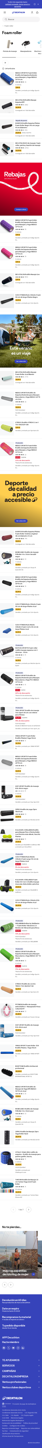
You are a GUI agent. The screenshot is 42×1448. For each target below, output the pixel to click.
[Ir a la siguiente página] (28, 1209)
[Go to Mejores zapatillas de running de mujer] (33, 1274)
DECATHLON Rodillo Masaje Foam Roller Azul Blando (26, 373)
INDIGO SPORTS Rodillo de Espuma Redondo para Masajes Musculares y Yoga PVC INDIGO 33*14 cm (27, 679)
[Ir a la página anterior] (13, 1209)
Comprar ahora (21, 209)
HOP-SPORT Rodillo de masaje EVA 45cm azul (27, 1026)
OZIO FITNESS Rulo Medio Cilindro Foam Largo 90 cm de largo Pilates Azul (27, 859)
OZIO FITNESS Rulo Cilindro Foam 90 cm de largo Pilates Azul (28, 605)
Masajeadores (25, 51)
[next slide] (10, 1284)
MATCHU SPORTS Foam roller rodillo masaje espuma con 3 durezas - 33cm (26, 650)
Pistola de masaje (10, 51)
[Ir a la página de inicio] (18, 12)
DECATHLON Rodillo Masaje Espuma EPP (26, 101)
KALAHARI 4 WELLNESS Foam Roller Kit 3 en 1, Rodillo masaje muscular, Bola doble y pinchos (27, 882)
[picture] (7, 79)
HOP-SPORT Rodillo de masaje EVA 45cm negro (27, 787)
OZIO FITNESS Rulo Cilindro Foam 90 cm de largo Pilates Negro (28, 296)
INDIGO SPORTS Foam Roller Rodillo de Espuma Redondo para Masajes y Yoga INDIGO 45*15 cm (26, 580)
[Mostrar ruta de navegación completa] (3, 26)
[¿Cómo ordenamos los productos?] (3, 68)
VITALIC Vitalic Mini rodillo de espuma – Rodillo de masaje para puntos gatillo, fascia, (28, 1154)
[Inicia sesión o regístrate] (32, 12)
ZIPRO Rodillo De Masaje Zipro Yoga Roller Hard (27, 1133)
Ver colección (21, 361)
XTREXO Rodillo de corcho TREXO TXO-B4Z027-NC (25, 985)
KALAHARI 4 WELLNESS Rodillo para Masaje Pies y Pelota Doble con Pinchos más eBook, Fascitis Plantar (27, 833)
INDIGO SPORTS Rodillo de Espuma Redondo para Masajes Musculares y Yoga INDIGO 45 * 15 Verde (28, 955)
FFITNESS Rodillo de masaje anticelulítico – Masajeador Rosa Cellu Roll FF (28, 1006)
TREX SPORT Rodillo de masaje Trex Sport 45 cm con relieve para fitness (27, 712)
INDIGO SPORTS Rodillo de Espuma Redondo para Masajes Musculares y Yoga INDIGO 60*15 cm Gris (27, 396)
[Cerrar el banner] (38, 4)
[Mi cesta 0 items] (37, 12)
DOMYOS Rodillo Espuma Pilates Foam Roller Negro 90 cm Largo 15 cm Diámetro (27, 125)
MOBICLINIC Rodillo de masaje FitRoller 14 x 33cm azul (27, 1110)
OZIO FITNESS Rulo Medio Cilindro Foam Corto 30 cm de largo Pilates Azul (27, 627)
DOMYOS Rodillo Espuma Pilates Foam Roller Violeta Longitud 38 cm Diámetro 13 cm (27, 534)
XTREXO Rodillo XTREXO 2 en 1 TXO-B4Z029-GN (27, 423)
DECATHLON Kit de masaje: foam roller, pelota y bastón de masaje (28, 144)
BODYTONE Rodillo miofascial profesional (26, 1067)
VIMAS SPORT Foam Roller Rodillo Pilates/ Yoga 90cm (25, 737)
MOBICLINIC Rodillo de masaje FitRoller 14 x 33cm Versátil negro (27, 554)
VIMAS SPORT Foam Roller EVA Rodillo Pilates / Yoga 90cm (27, 1047)
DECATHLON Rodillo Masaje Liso (27, 274)
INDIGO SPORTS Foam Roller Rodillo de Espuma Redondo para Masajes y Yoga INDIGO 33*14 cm (26, 76)
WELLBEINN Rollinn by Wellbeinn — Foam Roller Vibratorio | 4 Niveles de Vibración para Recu (27, 925)
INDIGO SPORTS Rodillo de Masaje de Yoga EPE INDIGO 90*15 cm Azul (26, 1089)
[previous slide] (4, 1284)
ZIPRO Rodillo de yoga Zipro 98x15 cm (26, 810)
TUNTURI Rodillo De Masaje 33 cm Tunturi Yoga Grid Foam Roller (27, 1182)
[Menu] (4, 12)
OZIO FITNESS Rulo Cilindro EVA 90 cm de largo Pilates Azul (27, 901)
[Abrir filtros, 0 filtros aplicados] (5, 62)
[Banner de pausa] (34, 4)
